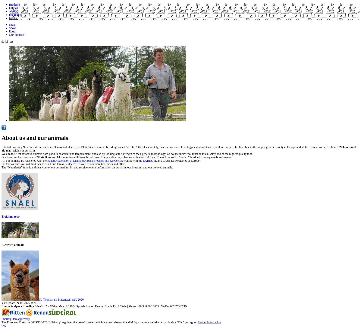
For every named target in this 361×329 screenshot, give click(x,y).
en (11, 41)
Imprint (6, 319)
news (12, 24)
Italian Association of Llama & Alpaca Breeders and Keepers (83, 160)
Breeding (14, 4)
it (7, 41)
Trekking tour (11, 216)
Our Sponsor (16, 34)
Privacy (25, 319)
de (3, 41)
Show (12, 28)
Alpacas (14, 11)
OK (4, 325)
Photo (12, 31)
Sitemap (15, 319)
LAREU (148, 160)
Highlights (15, 14)
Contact (13, 18)
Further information (209, 322)
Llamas (13, 8)
